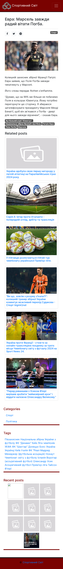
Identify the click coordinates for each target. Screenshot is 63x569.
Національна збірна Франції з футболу (23, 124)
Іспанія (42, 457)
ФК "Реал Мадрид (39, 450)
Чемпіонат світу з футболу (21, 457)
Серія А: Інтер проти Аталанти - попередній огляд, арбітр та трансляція (30, 218)
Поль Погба (11, 127)
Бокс (42, 446)
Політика (11, 421)
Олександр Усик (43, 461)
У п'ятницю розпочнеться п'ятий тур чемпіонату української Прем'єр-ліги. (28, 259)
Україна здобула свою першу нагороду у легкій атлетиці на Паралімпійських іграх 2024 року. (31, 174)
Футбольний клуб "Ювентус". (19, 120)
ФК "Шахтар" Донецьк (25, 446)
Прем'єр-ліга (39, 464)
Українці (10, 450)
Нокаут (50, 453)
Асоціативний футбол (18, 464)
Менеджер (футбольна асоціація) (25, 453)
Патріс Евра (48, 124)
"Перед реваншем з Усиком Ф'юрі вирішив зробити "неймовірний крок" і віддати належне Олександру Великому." (31, 394)
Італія (24, 450)
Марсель (22, 127)
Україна (50, 446)
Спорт (54, 32)
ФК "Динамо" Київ (26, 442)
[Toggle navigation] (56, 6)
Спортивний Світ (24, 5)
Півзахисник (12, 439)
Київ (17, 450)
